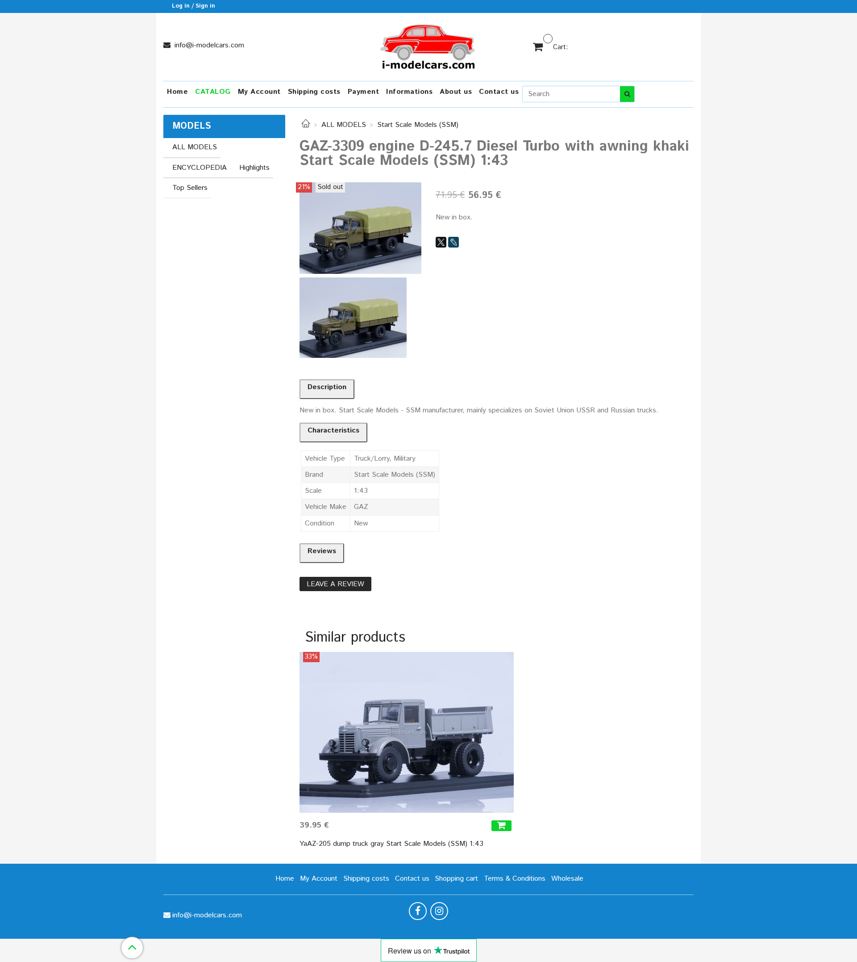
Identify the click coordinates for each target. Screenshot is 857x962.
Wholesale (567, 879)
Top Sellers (190, 188)
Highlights (254, 168)
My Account (259, 92)
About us (456, 92)
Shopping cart (456, 879)
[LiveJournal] (453, 242)
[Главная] (305, 125)
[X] (441, 242)
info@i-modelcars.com (208, 45)
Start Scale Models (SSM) (417, 125)
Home (177, 92)
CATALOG (213, 92)
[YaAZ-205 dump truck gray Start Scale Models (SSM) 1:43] (407, 732)
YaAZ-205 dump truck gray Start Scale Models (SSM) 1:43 (391, 844)
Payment (363, 92)
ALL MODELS (343, 125)
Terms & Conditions (514, 879)
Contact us (499, 92)
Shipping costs (314, 92)
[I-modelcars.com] (428, 45)
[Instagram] (439, 911)
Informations (409, 92)
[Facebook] (418, 911)
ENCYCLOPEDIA (199, 168)
